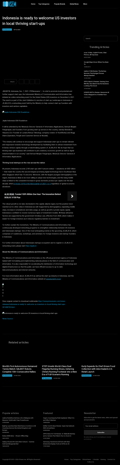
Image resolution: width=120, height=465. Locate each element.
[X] (116, 4)
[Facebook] (106, 4)
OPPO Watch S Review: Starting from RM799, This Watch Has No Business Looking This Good (96, 83)
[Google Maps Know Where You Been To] (114, 64)
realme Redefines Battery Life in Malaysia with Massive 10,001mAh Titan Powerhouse (17, 419)
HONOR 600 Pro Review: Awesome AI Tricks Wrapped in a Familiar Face (96, 93)
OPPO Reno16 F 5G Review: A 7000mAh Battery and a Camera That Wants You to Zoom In (59, 435)
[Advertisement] (101, 117)
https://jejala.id (30, 246)
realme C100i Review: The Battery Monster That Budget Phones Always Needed (95, 73)
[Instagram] (111, 4)
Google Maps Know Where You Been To (96, 63)
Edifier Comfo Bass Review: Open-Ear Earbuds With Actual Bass (58, 427)
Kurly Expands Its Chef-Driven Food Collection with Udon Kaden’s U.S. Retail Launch (98, 369)
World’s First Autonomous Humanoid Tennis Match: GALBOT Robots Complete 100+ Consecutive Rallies (19, 369)
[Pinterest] (32, 81)
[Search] (115, 38)
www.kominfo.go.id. (53, 279)
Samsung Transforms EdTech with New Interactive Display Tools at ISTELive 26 (56, 443)
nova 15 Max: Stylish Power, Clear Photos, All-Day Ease (95, 53)
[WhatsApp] (37, 81)
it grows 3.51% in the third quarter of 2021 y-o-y (32, 183)
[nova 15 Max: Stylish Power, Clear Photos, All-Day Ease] (114, 55)
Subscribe (100, 432)
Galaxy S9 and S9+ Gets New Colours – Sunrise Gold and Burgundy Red (18, 443)
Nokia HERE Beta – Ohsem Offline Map (15, 436)
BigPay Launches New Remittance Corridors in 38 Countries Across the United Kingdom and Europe (19, 428)
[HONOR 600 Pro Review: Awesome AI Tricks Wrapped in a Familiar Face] (114, 94)
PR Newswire (7, 29)
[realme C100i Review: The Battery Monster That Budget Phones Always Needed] (114, 74)
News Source (7, 318)
